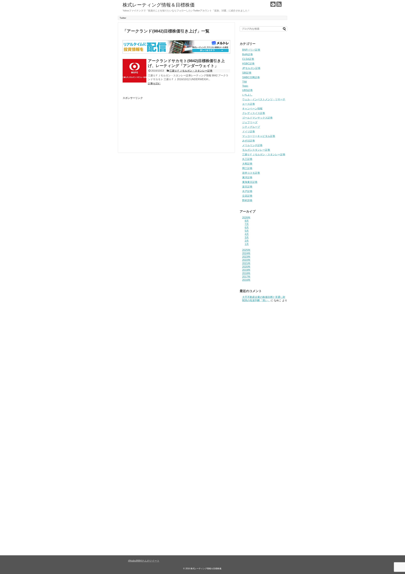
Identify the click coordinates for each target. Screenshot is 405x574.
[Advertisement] (149, 122)
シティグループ (251, 127)
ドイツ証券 (248, 131)
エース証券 (248, 104)
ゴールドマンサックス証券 (257, 117)
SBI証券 (246, 72)
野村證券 (247, 200)
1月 (247, 244)
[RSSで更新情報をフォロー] (279, 4)
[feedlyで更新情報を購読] (273, 4)
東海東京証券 (249, 182)
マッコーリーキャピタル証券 (258, 136)
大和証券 (247, 163)
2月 (247, 240)
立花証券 (247, 196)
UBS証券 (247, 90)
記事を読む (154, 83)
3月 (247, 237)
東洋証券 (247, 177)
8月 (247, 221)
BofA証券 (247, 54)
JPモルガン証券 (251, 68)
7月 (247, 224)
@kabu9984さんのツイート (143, 560)
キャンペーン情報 (252, 108)
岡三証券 (247, 168)
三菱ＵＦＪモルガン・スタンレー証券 (190, 70)
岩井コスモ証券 (251, 173)
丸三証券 (247, 159)
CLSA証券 (248, 59)
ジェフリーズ (249, 122)
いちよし (247, 94)
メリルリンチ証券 (252, 145)
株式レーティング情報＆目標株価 (159, 4)
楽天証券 (247, 186)
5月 (247, 231)
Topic (245, 86)
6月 (247, 227)
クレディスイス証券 (253, 113)
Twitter (123, 18)
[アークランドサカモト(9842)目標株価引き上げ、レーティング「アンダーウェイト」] (134, 71)
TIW (244, 81)
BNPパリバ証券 (251, 49)
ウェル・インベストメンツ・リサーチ (263, 99)
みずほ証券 (248, 140)
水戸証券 (247, 191)
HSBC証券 (248, 63)
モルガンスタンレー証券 (256, 150)
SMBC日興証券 (251, 77)
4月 (247, 234)
